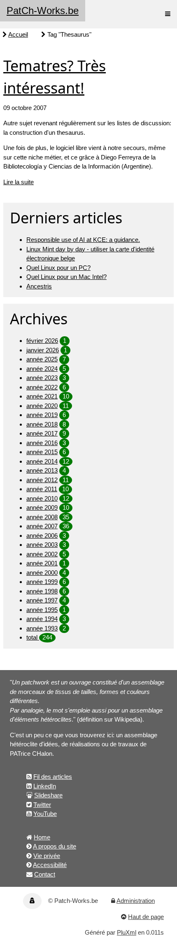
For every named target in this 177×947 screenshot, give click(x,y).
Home (42, 837)
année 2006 (42, 535)
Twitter (42, 804)
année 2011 (41, 488)
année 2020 (42, 405)
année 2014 (42, 461)
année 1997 (42, 600)
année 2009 (42, 507)
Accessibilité (50, 864)
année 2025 (42, 359)
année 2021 (42, 396)
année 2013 (42, 470)
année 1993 (42, 628)
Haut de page (146, 916)
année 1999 (42, 581)
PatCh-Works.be (43, 10)
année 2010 (42, 498)
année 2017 (42, 433)
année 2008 (42, 516)
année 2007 (42, 526)
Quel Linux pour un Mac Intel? (66, 276)
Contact (44, 874)
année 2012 (42, 479)
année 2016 (42, 442)
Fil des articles (52, 776)
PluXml (126, 932)
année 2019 (42, 414)
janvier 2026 (42, 350)
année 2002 (42, 554)
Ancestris (39, 286)
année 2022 (42, 387)
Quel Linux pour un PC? (58, 267)
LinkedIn (44, 786)
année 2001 (42, 563)
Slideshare (48, 795)
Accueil (18, 34)
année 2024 (42, 368)
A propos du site (54, 846)
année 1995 (42, 609)
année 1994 (42, 618)
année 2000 (42, 572)
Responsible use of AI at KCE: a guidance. (83, 239)
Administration (135, 900)
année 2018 (42, 424)
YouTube (45, 813)
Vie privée (46, 855)
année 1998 (42, 591)
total (32, 637)
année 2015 (42, 451)
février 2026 (42, 340)
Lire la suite (18, 181)
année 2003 (42, 544)
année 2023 (42, 377)
